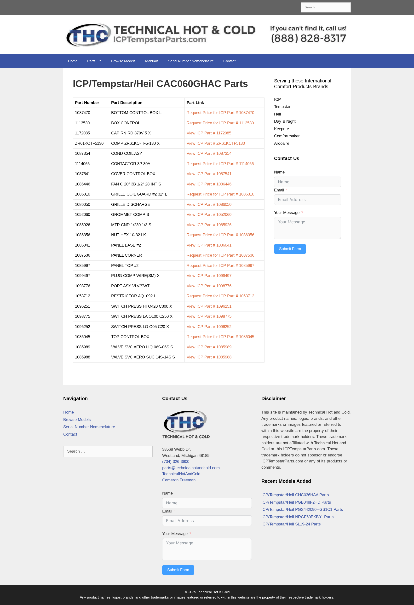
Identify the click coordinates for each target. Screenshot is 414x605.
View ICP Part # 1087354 (209, 153)
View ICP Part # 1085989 (209, 347)
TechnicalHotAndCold (181, 474)
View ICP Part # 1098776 (209, 286)
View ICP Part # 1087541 (209, 174)
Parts (91, 61)
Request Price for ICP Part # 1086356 (220, 235)
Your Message (286, 212)
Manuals (152, 61)
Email (279, 190)
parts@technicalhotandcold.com (191, 468)
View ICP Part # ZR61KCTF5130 (216, 143)
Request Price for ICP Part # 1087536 (220, 255)
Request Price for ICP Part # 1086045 (220, 336)
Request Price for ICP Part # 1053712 (220, 296)
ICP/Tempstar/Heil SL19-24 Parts (291, 524)
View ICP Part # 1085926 (209, 225)
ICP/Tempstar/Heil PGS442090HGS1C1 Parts (302, 509)
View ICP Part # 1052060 (209, 214)
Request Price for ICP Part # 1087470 (220, 112)
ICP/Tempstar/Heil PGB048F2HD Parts (296, 502)
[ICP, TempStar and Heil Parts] (207, 34)
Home (73, 61)
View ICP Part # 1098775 (209, 316)
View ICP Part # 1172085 (209, 133)
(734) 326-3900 (175, 461)
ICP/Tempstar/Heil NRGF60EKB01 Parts (297, 517)
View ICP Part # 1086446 (209, 184)
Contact (229, 61)
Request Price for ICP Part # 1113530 (220, 123)
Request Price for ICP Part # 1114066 (220, 163)
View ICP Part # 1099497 (209, 275)
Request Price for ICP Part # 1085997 (220, 265)
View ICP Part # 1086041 (209, 245)
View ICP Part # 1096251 (209, 306)
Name (279, 172)
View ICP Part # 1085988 (209, 357)
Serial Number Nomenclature (191, 61)
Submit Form (290, 249)
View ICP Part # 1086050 (209, 204)
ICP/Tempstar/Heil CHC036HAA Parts (295, 495)
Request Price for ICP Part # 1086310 (220, 194)
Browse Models (123, 61)
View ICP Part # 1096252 (209, 326)
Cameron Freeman (179, 480)
